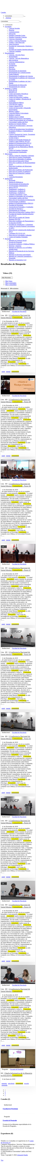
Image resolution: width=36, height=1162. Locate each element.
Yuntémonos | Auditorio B (17, 191)
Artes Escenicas (14, 44)
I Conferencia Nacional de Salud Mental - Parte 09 (16, 316)
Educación (12, 33)
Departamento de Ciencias (17, 87)
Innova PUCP (13, 187)
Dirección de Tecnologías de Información (22, 200)
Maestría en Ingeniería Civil (17, 260)
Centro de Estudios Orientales (18, 150)
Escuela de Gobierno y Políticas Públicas (22, 244)
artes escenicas (13, 60)
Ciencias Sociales (14, 28)
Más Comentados (10, 283)
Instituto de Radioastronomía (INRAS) (21, 203)
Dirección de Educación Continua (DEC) (22, 212)
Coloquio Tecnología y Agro (18, 194)
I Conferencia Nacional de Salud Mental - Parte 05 (16, 737)
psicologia (11, 1083)
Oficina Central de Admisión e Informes (21, 155)
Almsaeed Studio (22, 1155)
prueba (11, 175)
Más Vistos (8, 281)
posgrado (4, 1085)
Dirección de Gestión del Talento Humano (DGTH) (19, 218)
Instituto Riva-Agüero (16, 95)
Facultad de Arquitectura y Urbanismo (21, 224)
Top (2, 1160)
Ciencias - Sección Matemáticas (19, 58)
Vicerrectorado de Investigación (19, 184)
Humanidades (13, 56)
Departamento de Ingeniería (17, 71)
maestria (4, 1083)
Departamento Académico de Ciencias (21, 76)
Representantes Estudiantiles (18, 152)
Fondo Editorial (14, 74)
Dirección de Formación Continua (19, 173)
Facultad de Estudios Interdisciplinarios (21, 49)
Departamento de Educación (18, 85)
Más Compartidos (10, 284)
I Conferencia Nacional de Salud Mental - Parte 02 (16, 821)
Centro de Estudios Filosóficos (18, 94)
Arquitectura (13, 65)
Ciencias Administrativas (16, 62)
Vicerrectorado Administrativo (18, 185)
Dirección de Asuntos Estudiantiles (20, 157)
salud (3, 371)
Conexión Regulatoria (16, 177)
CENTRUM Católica (15, 104)
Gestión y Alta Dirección (16, 42)
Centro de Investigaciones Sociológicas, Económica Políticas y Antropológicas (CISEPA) (21, 130)
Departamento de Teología (17, 210)
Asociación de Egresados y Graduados (21, 207)
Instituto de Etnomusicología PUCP (20, 143)
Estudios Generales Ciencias (18, 37)
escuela (26, 1083)
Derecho (11, 30)
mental (8, 371)
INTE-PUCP (13, 90)
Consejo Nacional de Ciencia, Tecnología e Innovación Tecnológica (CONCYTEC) (22, 136)
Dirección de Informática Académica (20, 159)
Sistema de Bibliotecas (16, 182)
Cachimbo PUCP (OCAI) (17, 233)
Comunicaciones (14, 32)
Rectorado (12, 180)
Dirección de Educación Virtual (19, 161)
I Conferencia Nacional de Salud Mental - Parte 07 (16, 569)
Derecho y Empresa (15, 246)
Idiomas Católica (14, 111)
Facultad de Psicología (16, 205)
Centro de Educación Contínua (18, 97)
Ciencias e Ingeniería (15, 39)
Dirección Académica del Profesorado (21, 170)
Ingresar (8, 18)
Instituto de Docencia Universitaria (20, 118)
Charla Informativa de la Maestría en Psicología (16, 1074)
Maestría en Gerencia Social (17, 240)
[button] (3, 12)
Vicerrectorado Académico (17, 201)
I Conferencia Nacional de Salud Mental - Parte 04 (16, 653)
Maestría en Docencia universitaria (20, 254)
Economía (12, 64)
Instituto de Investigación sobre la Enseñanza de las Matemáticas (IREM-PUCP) (21, 146)
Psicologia (12, 69)
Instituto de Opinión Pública (17, 124)
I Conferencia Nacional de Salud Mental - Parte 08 (16, 400)
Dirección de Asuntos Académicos (19, 171)
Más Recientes (7, 277)
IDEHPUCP (13, 92)
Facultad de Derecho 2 (16, 208)
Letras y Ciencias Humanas (17, 41)
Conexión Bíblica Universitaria (18, 113)
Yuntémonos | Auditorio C (17, 193)
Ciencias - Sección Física (17, 55)
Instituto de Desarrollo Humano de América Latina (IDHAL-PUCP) (20, 140)
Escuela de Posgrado (15, 242)
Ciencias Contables (15, 51)
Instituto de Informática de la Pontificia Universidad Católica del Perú (21, 197)
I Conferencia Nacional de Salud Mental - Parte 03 (16, 906)
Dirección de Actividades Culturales (20, 235)
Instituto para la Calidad (16, 117)
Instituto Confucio (14, 115)
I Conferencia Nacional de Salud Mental (15, 990)
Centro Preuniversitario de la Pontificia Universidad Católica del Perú (21, 121)
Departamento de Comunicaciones (19, 72)
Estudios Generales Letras (17, 35)
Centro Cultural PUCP (16, 106)
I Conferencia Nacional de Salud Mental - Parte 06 (16, 485)
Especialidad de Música (16, 102)
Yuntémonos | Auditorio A (17, 189)
